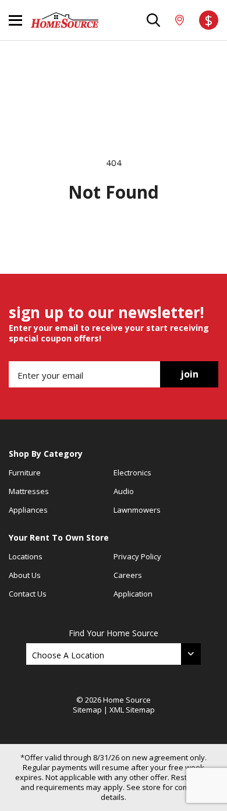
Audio (124, 491)
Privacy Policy (137, 556)
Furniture (25, 472)
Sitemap (87, 709)
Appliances (28, 510)
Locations (25, 556)
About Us (25, 575)
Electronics (132, 472)
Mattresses (29, 491)
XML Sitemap (132, 709)
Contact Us (28, 593)
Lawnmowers (137, 510)
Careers (128, 575)
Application (133, 593)
